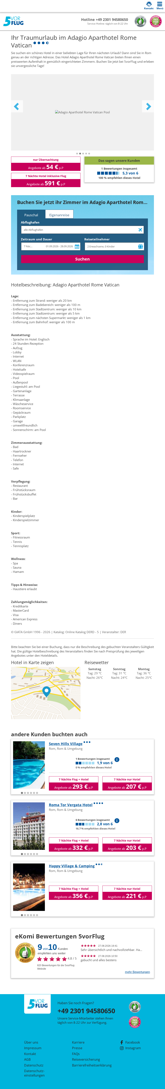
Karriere (78, 1042)
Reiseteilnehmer (97, 239)
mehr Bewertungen (137, 972)
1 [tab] (77, 154)
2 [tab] (80, 154)
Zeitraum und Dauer (36, 239)
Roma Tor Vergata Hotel (71, 804)
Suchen (82, 259)
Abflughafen (30, 222)
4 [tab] (86, 154)
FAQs (76, 1054)
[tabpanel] (82, 112)
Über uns (31, 1042)
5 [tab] (89, 154)
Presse (77, 1048)
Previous (17, 106)
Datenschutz (33, 1065)
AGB (27, 1059)
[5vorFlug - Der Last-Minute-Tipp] (13, 21)
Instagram (133, 1048)
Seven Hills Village (65, 743)
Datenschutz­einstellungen (34, 1073)
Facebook (132, 1042)
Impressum (32, 1048)
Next (148, 106)
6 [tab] (37, 793)
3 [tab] (83, 154)
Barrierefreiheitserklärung (87, 1065)
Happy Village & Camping (72, 865)
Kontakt (30, 1054)
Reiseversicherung (86, 1059)
